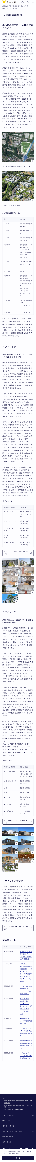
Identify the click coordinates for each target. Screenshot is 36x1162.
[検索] (27, 2)
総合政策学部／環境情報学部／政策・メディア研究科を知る (18, 1106)
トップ (4, 1098)
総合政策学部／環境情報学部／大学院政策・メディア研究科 (18, 1101)
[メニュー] (32, 2)
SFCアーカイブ (8, 1109)
